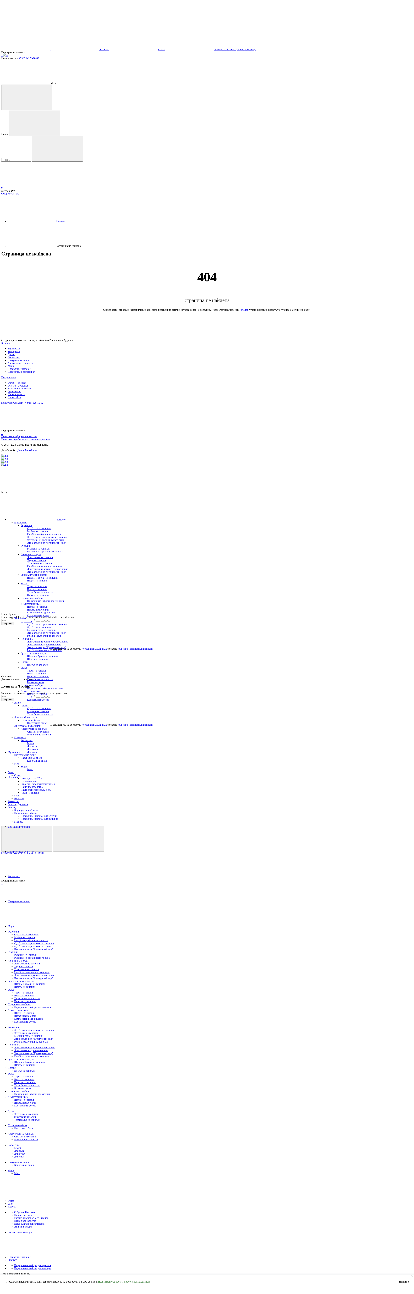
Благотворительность (19, 388)
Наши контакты (16, 394)
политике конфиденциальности (135, 648)
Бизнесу (12, 1259)
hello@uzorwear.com (12, 402)
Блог (10, 1203)
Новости (12, 1206)
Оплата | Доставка (18, 385)
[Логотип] (25, 24)
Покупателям (8, 377)
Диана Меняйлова (27, 450)
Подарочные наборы (19, 368)
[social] (1, 55)
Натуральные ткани (19, 360)
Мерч (11, 366)
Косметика (14, 357)
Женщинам (14, 351)
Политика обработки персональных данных (25, 439)
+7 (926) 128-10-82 (29, 58)
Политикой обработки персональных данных (124, 1281)
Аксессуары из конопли (21, 363)
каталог (244, 309)
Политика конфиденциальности (19, 436)
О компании (14, 391)
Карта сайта (14, 397)
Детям (11, 354)
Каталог (5, 343)
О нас (11, 1200)
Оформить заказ (10, 193)
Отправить (8, 623)
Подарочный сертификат (21, 371)
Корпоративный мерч (20, 1232)
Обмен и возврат (17, 382)
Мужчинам (14, 348)
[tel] (5, 55)
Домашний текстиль (19, 826)
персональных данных (94, 648)
